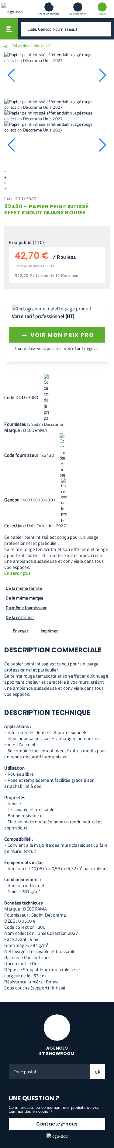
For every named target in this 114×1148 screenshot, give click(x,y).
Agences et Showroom (57, 1051)
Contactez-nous (57, 1124)
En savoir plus (17, 573)
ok (98, 1072)
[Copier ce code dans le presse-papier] (46, 398)
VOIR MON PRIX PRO (57, 334)
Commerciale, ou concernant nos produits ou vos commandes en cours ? (54, 1109)
